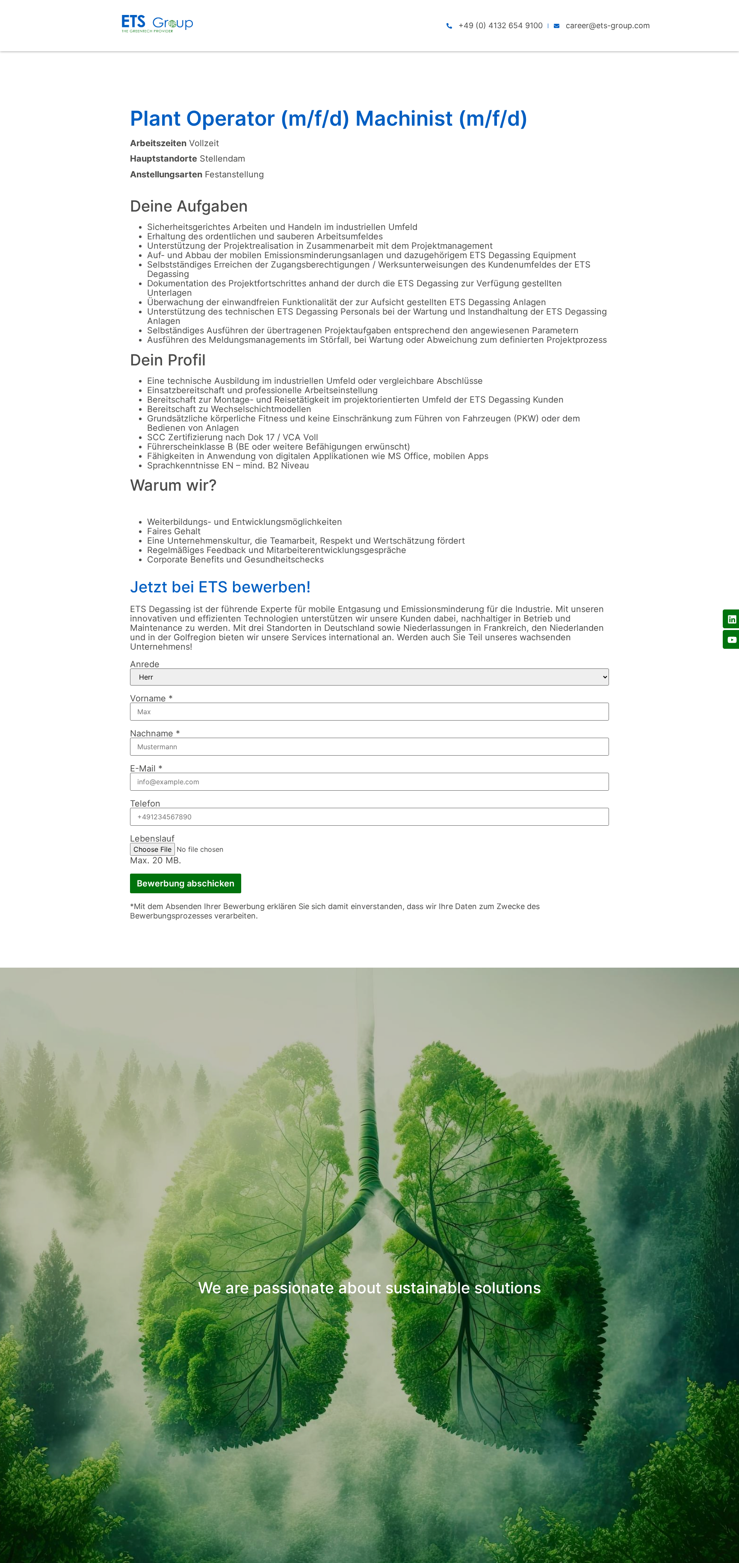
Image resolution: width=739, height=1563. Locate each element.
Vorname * (151, 698)
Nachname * (155, 733)
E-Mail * (146, 768)
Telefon (145, 803)
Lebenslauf (152, 838)
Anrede (145, 664)
